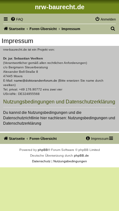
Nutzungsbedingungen (88, 118)
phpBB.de (81, 155)
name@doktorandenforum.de (35, 80)
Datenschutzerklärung (22, 123)
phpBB (43, 150)
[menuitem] (16, 19)
